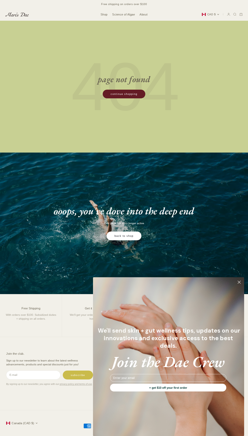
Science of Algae (123, 14)
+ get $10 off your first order (168, 387)
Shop (104, 14)
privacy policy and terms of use (76, 384)
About (143, 14)
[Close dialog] (239, 282)
